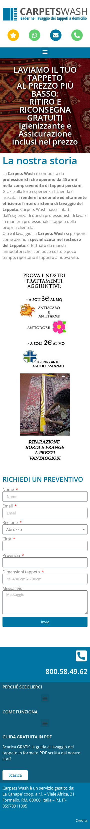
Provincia (11, 555)
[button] (45, 51)
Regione (10, 522)
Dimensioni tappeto (21, 572)
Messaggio (12, 588)
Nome (8, 490)
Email (8, 506)
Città (7, 539)
